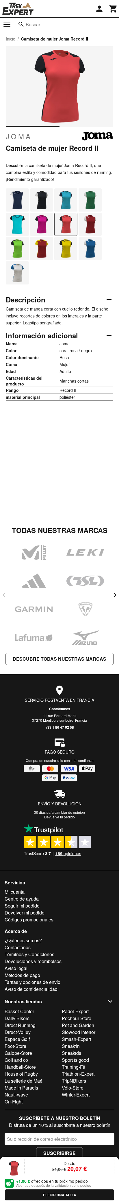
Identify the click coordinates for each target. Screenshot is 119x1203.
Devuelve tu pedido (59, 816)
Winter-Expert (76, 1094)
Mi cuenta (15, 891)
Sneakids (71, 1053)
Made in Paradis (21, 1087)
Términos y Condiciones (29, 954)
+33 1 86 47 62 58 (59, 727)
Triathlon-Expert (78, 1073)
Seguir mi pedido (22, 905)
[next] (115, 595)
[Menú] (7, 25)
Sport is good (75, 1060)
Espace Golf (17, 1039)
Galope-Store (18, 1053)
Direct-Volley (18, 1032)
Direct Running (20, 1025)
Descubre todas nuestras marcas (59, 658)
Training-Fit (73, 1067)
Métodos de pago (22, 975)
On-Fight (14, 1101)
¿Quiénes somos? (23, 940)
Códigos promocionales (29, 919)
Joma (19, 136)
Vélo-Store (72, 1087)
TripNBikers (74, 1080)
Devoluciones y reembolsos (33, 961)
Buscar (33, 24)
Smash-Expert (76, 1039)
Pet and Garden (78, 1025)
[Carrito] (113, 8)
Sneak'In (71, 1046)
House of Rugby (21, 1073)
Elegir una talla (59, 1195)
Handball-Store (20, 1067)
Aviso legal (16, 968)
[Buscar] (21, 24)
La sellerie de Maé (23, 1080)
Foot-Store (15, 1046)
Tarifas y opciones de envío (32, 982)
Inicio (10, 39)
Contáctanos (59, 708)
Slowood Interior (78, 1032)
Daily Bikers (17, 1018)
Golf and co (16, 1060)
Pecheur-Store (76, 1018)
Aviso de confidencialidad (31, 989)
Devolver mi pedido (24, 912)
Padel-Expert (75, 1011)
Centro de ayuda (22, 898)
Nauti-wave (16, 1094)
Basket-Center (19, 1011)
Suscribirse (59, 1153)
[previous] (4, 595)
